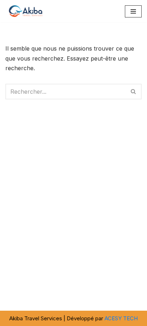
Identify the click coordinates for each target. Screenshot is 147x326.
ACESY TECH (121, 318)
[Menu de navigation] (133, 11)
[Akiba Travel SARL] (26, 11)
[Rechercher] (134, 91)
